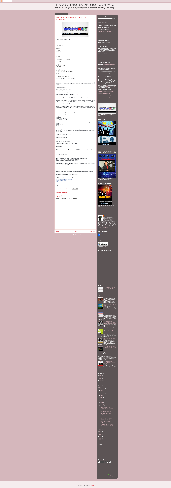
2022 (100, 382)
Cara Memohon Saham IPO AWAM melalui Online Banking (109, 330)
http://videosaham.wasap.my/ (61, 182)
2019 (100, 387)
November (102, 390)
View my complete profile (103, 227)
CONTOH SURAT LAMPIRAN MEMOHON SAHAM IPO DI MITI (109, 288)
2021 (100, 383)
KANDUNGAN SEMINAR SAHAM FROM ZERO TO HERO (106, 419)
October (102, 392)
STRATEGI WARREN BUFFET (106, 409)
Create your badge (101, 236)
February (102, 404)
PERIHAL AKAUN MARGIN (105, 411)
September (102, 393)
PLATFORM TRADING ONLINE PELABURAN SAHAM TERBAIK (109, 347)
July (101, 395)
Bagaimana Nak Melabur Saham (109, 297)
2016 (100, 431)
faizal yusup (107, 215)
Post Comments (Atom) (77, 234)
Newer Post (58, 231)
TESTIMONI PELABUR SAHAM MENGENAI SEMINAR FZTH (106, 425)
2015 (100, 433)
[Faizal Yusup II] (99, 235)
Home (75, 231)
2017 (100, 429)
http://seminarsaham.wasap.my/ (62, 181)
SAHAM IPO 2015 (101, 355)
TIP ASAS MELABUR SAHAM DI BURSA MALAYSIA (84, 5)
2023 (100, 380)
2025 (100, 377)
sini (77, 94)
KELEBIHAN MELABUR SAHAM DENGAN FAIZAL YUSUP (109, 313)
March (101, 402)
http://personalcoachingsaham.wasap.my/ (64, 179)
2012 (100, 438)
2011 (100, 439)
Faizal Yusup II (100, 233)
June (101, 397)
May (101, 398)
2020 (100, 385)
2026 (100, 375)
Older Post (92, 231)
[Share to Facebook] (76, 189)
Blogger (92, 485)
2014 (100, 434)
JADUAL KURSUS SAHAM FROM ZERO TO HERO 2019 (106, 408)
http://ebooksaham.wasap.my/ (61, 180)
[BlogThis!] (73, 189)
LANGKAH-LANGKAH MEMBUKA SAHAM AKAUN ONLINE (108, 362)
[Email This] (72, 189)
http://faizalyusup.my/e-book (109, 64)
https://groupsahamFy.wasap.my (104, 31)
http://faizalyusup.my (110, 86)
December (102, 388)
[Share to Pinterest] (77, 189)
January (102, 405)
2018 (100, 427)
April (101, 400)
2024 (100, 378)
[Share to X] (75, 189)
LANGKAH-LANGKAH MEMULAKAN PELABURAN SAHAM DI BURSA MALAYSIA (109, 322)
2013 (100, 436)
